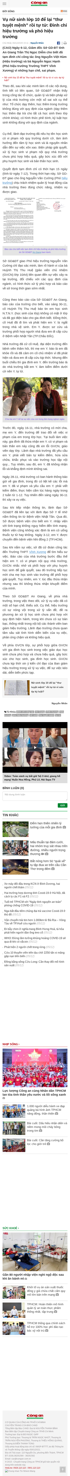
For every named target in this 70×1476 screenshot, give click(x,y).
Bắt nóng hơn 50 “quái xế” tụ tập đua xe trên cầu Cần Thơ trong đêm (48, 865)
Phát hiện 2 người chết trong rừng (24, 947)
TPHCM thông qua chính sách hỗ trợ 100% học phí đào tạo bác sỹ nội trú (46, 1327)
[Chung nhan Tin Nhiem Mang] (20, 1471)
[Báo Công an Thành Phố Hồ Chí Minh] (39, 3)
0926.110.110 (19, 1468)
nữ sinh (33, 715)
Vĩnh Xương (37, 552)
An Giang (37, 252)
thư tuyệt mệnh (46, 715)
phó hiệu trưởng (20, 715)
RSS (65, 11)
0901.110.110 (34, 1468)
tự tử (58, 715)
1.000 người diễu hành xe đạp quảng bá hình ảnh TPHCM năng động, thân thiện (46, 1110)
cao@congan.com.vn (21, 1459)
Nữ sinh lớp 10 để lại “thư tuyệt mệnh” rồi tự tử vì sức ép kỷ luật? (47, 687)
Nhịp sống (11, 1044)
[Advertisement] (35, 1006)
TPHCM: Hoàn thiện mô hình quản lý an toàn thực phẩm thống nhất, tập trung (45, 1308)
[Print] (65, 43)
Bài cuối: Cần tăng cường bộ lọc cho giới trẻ (45, 1142)
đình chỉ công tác (25, 712)
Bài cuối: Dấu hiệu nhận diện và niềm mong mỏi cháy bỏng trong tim (47, 1127)
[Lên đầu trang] (63, 1470)
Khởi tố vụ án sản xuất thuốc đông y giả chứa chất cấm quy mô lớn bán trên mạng (46, 1291)
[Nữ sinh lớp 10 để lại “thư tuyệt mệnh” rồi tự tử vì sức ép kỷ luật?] (17, 687)
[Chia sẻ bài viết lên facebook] (58, 43)
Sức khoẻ (10, 1228)
